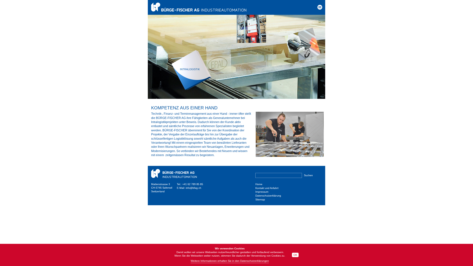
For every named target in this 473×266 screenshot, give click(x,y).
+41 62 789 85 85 (192, 184)
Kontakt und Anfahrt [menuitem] (266, 188)
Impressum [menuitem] (261, 191)
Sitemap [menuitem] (260, 199)
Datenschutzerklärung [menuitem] (268, 195)
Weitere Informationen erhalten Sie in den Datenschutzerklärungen (230, 260)
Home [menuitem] (258, 184)
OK (295, 254)
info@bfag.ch (193, 187)
